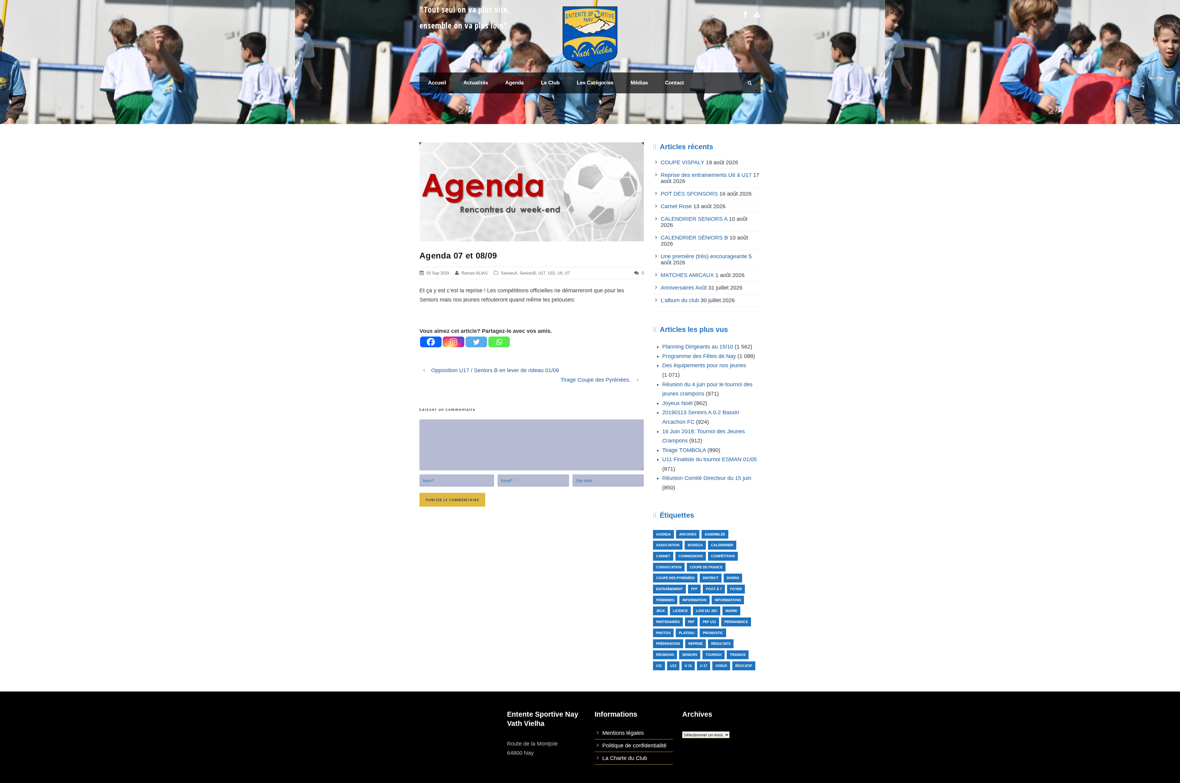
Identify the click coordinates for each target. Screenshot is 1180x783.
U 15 (688, 666)
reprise (695, 643)
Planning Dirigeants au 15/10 (697, 347)
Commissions (690, 556)
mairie (731, 611)
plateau (686, 633)
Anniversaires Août (684, 288)
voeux (721, 666)
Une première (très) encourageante (704, 256)
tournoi (714, 654)
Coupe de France (706, 567)
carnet (663, 556)
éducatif (743, 666)
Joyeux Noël (677, 403)
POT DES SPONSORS (689, 194)
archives (687, 534)
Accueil (437, 83)
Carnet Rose (676, 206)
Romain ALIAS (475, 273)
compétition (723, 556)
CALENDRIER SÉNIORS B (694, 238)
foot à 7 (714, 589)
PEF (691, 622)
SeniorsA (509, 273)
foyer (736, 589)
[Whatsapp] (499, 342)
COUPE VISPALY (682, 162)
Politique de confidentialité (634, 745)
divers (733, 578)
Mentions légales (623, 733)
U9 (559, 273)
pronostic (713, 633)
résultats (720, 643)
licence (680, 611)
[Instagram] (453, 342)
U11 (659, 666)
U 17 (703, 666)
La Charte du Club (624, 758)
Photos (663, 633)
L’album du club (680, 300)
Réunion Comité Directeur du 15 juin (706, 478)
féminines (665, 600)
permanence (736, 622)
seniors (689, 654)
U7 (567, 273)
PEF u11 (709, 622)
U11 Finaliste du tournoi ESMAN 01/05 (709, 459)
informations (728, 600)
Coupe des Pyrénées (675, 578)
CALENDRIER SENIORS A (694, 219)
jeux (660, 611)
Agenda (663, 534)
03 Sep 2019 (438, 273)
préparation (668, 643)
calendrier (722, 545)
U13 (673, 666)
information (694, 600)
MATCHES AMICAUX (687, 275)
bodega (695, 545)
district (710, 578)
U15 (551, 273)
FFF (694, 589)
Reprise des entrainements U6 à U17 (706, 175)
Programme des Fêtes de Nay (699, 356)
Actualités (475, 83)
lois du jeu (706, 611)
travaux (737, 654)
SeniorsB (528, 273)
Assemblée (715, 534)
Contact (674, 83)
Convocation (669, 567)
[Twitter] (476, 342)
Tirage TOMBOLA (684, 450)
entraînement (669, 589)
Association (667, 545)
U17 (541, 273)
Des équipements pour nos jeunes (704, 365)
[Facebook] (431, 342)
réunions (665, 654)
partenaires (668, 622)
